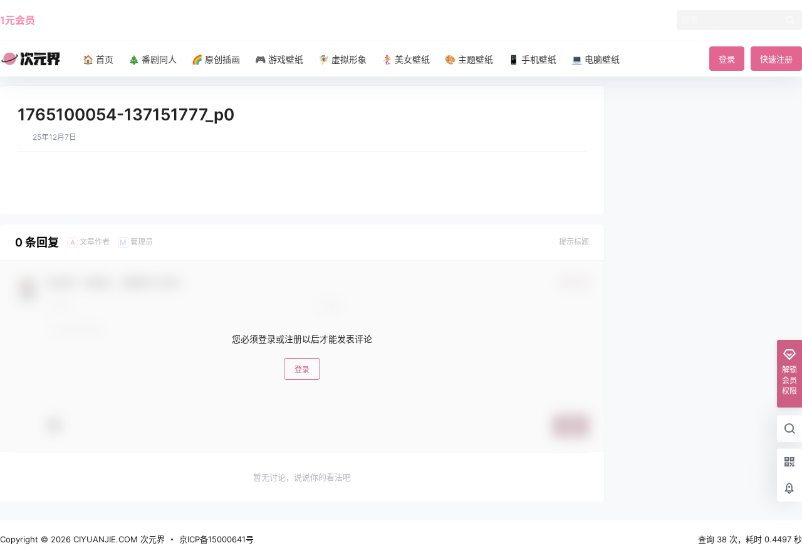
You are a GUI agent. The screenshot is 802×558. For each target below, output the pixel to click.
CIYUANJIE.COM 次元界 (118, 539)
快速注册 (776, 59)
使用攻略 (67, 20)
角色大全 (116, 20)
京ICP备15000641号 (216, 539)
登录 (727, 59)
